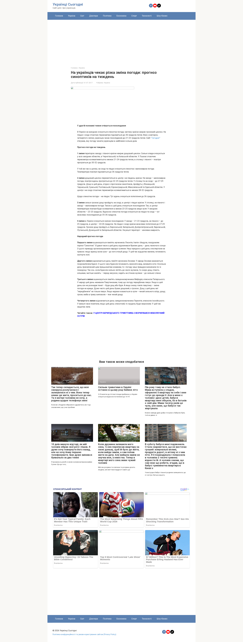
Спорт (134, 16)
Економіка (121, 16)
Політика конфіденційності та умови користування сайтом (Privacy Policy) (84, 634)
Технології (147, 16)
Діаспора (93, 16)
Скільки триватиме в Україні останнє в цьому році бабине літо (118, 388)
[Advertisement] (121, 41)
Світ (82, 16)
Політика (107, 16)
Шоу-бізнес (162, 16)
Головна (59, 16)
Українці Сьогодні (68, 4)
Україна (71, 16)
